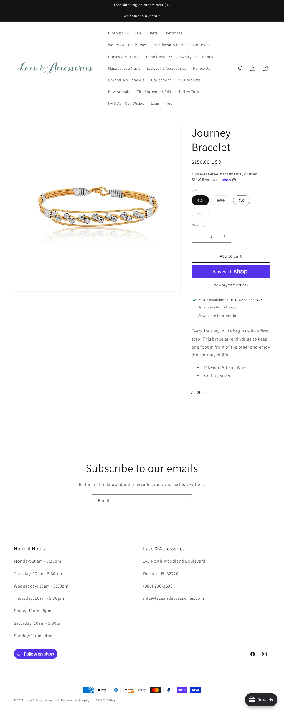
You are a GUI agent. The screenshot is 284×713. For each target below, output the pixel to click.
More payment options (231, 285)
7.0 (241, 200)
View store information (218, 315)
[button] (118, 33)
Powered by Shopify (75, 700)
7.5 (203, 214)
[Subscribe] (185, 500)
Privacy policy (105, 700)
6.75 (223, 201)
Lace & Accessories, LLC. (42, 700)
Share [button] (202, 392)
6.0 (200, 200)
